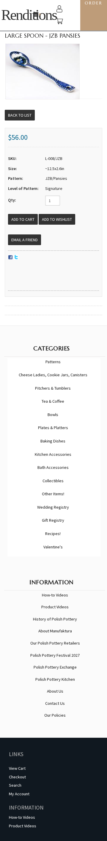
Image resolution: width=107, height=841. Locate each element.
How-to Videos (55, 595)
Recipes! (53, 533)
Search (15, 785)
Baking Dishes (52, 441)
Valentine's (53, 547)
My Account (19, 793)
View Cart (17, 768)
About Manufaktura (55, 631)
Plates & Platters (53, 427)
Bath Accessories (53, 467)
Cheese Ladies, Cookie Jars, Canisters (53, 374)
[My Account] (59, 9)
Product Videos (55, 607)
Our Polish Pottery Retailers (55, 643)
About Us (55, 691)
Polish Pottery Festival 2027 (55, 655)
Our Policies (55, 715)
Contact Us (55, 703)
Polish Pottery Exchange (55, 667)
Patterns (53, 361)
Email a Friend (24, 239)
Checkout (17, 777)
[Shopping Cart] (59, 22)
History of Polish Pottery (55, 619)
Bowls (53, 414)
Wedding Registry (53, 507)
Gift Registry (53, 520)
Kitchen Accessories (53, 454)
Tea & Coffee (53, 401)
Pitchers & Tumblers (53, 388)
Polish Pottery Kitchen (55, 679)
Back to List (20, 115)
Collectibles (53, 480)
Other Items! (53, 493)
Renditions (28, 15)
